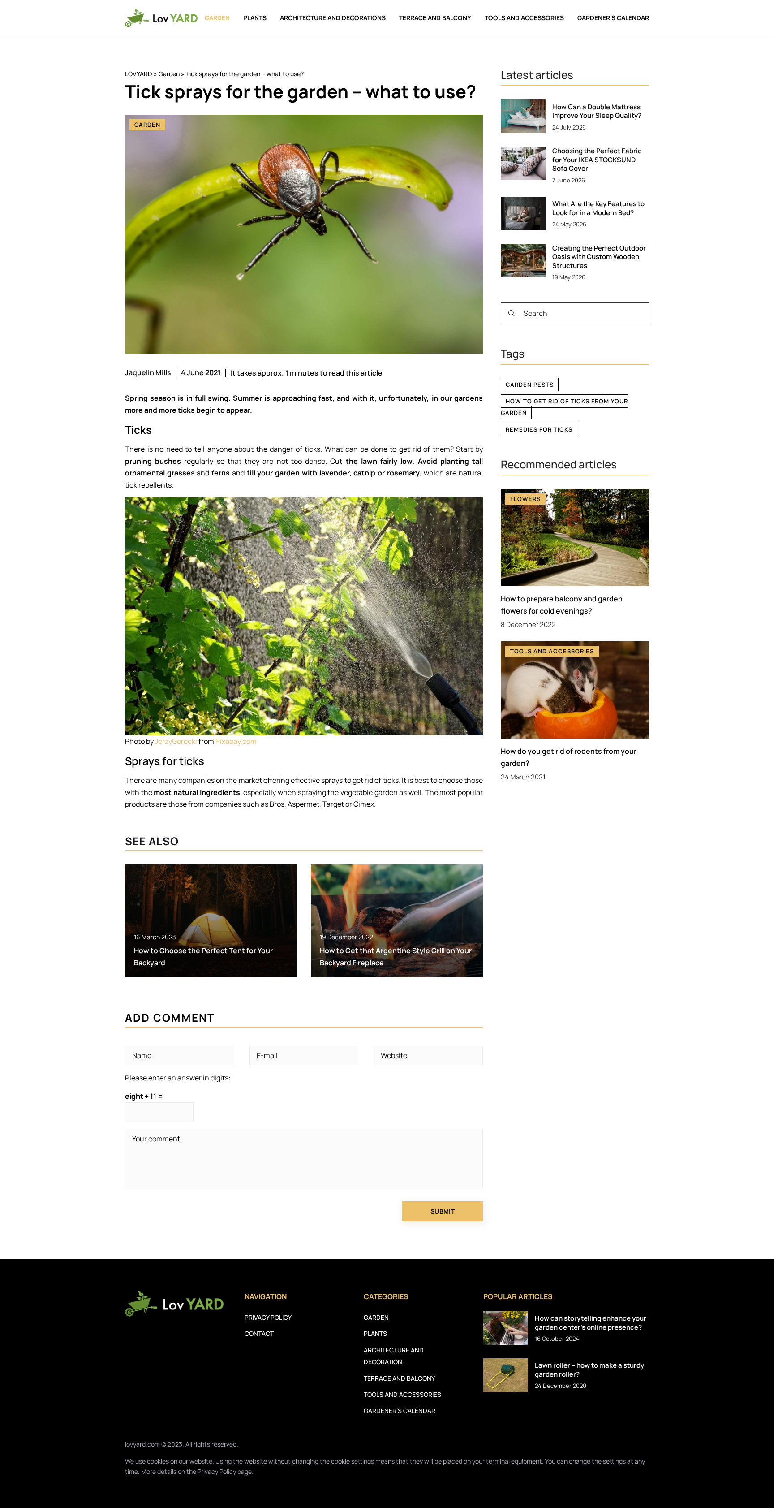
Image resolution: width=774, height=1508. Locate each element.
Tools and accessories (524, 17)
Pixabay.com (236, 741)
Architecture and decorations (333, 17)
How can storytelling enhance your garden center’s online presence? (590, 1322)
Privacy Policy (217, 1471)
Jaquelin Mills (148, 372)
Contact (259, 1333)
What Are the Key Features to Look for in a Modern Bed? (598, 208)
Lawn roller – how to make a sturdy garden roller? (589, 1369)
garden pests (530, 384)
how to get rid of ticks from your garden (564, 407)
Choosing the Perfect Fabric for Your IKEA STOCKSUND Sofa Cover (597, 160)
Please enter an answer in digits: (178, 1078)
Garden (217, 17)
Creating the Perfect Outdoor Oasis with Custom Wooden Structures (599, 257)
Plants (255, 17)
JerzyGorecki (176, 741)
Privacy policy (268, 1317)
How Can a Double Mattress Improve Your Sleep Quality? (596, 111)
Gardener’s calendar (613, 17)
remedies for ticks (539, 429)
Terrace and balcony (435, 17)
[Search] (511, 313)
